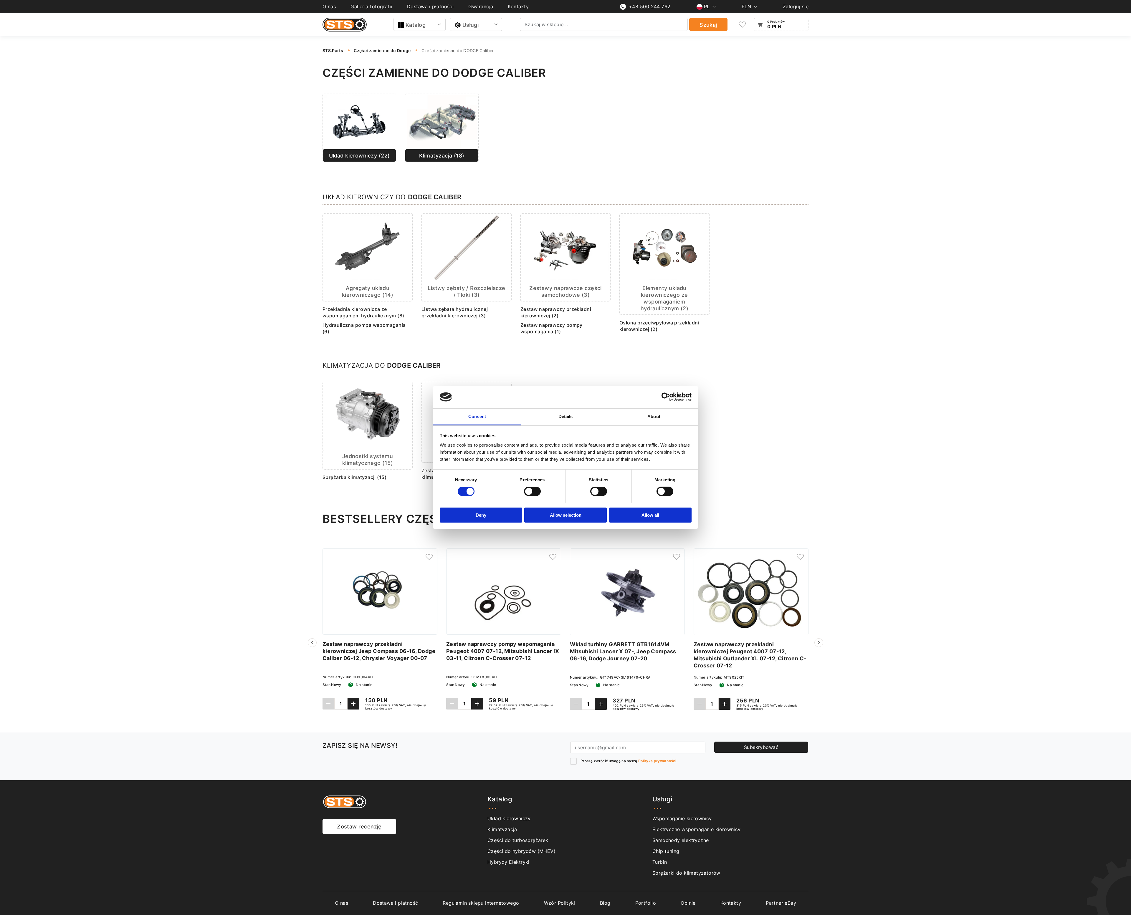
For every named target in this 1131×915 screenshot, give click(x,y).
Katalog (416, 25)
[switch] (532, 491)
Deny (481, 515)
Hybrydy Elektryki (508, 862)
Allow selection (565, 515)
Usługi (470, 25)
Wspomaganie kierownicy (682, 818)
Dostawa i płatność (395, 903)
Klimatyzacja (502, 829)
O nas (329, 6)
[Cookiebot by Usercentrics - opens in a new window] (666, 396)
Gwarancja (480, 6)
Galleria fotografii (371, 6)
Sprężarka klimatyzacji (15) (354, 477)
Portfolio (645, 903)
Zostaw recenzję (359, 826)
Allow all (650, 515)
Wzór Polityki (559, 903)
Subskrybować (761, 747)
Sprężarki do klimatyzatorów (686, 873)
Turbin (659, 862)
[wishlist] (742, 24)
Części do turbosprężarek (517, 840)
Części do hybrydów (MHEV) (521, 851)
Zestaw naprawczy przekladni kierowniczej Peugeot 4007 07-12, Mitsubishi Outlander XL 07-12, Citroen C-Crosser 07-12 (750, 655)
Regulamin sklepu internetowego (481, 903)
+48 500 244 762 (650, 6)
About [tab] (653, 416)
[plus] (353, 704)
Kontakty (518, 6)
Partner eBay (781, 903)
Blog (605, 903)
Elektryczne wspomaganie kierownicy (696, 829)
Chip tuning (665, 851)
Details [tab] (565, 416)
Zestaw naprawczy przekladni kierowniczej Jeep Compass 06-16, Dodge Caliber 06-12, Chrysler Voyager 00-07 (379, 651)
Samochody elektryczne (680, 840)
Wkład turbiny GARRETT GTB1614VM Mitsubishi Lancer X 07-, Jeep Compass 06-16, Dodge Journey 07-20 (623, 651)
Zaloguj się (795, 6)
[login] (429, 556)
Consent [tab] (477, 416)
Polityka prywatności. (657, 761)
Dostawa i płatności (430, 6)
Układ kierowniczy (509, 818)
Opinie (688, 903)
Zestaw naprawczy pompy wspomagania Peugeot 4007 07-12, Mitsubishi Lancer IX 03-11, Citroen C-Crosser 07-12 (502, 651)
